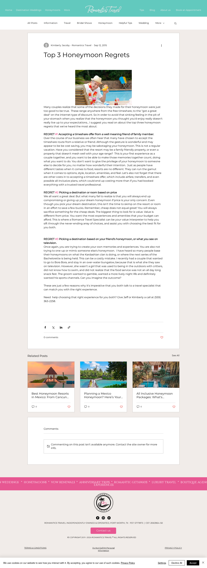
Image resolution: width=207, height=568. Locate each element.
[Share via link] (69, 327)
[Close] (203, 562)
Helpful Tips (125, 23)
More (158, 23)
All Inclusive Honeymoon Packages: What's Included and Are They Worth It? (154, 395)
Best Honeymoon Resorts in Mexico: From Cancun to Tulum (50, 395)
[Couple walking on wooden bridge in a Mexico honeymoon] (103, 375)
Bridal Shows (84, 23)
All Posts (32, 23)
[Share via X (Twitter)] (53, 327)
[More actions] (161, 45)
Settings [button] (162, 562)
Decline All (176, 562)
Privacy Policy (128, 562)
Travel (67, 23)
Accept (193, 562)
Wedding (144, 23)
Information (50, 23)
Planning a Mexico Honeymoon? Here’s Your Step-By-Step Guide (102, 395)
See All (176, 355)
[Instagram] (103, 517)
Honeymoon (105, 23)
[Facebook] (97, 517)
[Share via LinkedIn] (61, 327)
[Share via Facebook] (45, 327)
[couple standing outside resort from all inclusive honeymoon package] (156, 375)
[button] (175, 23)
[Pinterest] (109, 517)
